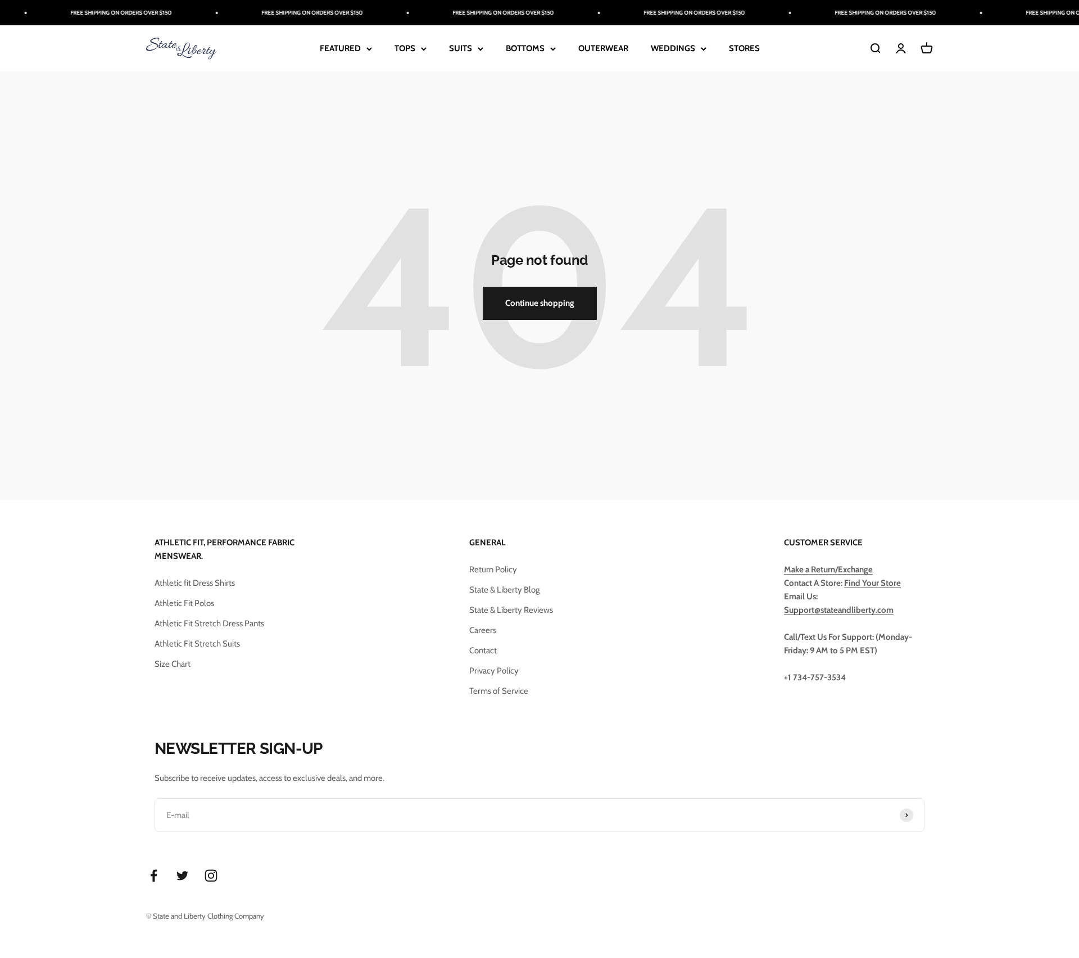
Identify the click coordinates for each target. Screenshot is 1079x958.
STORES (744, 48)
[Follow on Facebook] (153, 875)
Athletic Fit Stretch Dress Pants (209, 623)
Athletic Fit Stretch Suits (197, 644)
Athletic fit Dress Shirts (195, 583)
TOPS (405, 48)
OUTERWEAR (603, 48)
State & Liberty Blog (504, 590)
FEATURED (340, 48)
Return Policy (493, 569)
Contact (483, 650)
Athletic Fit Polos (184, 603)
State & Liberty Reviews (511, 610)
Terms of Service (498, 691)
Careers (482, 630)
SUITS (460, 48)
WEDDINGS (673, 48)
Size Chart (173, 664)
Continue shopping (539, 303)
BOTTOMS (525, 48)
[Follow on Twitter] (182, 875)
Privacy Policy (494, 671)
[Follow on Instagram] (211, 875)
